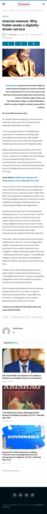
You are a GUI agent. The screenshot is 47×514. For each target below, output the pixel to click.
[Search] (43, 4)
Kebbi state (37, 317)
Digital (5, 317)
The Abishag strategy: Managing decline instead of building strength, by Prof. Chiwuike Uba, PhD (23, 415)
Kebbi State (11, 85)
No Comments (37, 35)
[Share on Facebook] (8, 44)
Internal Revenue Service (20, 317)
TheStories (13, 35)
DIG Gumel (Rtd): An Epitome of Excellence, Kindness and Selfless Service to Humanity (21, 376)
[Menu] (3, 4)
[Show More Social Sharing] (42, 44)
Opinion (5, 16)
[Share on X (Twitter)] (21, 44)
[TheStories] (23, 4)
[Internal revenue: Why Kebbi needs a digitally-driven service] (23, 63)
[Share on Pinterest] (34, 44)
